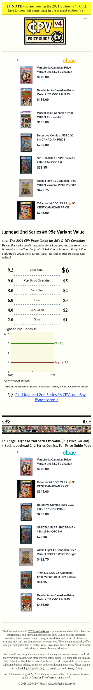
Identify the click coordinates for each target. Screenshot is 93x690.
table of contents (49, 254)
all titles (63, 254)
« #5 (6, 421)
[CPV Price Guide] (37, 46)
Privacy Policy (74, 668)
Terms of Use (53, 668)
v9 (68, 677)
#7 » (87, 421)
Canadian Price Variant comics (48, 677)
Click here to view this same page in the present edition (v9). (47, 8)
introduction (33, 254)
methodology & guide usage (30, 668)
